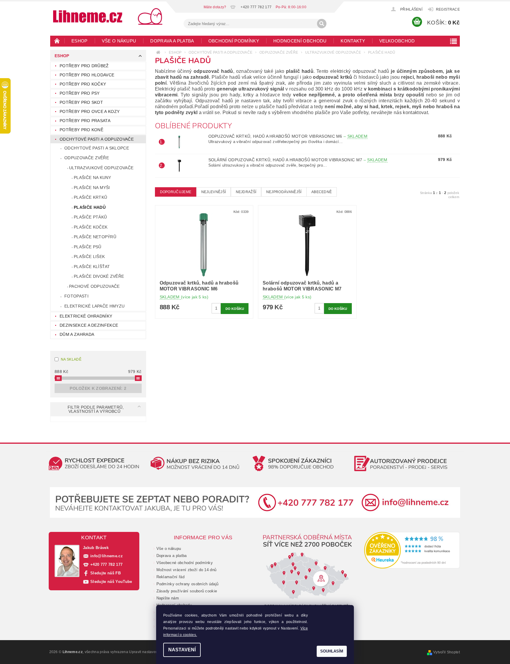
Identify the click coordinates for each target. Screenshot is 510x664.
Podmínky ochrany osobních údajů (187, 584)
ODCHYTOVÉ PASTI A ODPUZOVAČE (97, 139)
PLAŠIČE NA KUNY (92, 177)
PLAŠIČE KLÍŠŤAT (92, 266)
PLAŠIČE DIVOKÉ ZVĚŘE (99, 276)
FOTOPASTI (76, 296)
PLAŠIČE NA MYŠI (92, 187)
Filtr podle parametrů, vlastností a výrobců (96, 409)
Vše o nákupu (119, 40)
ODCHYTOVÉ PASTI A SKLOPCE (96, 148)
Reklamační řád (170, 577)
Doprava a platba (172, 40)
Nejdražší (246, 192)
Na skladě (71, 359)
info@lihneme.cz (106, 556)
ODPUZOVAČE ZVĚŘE (86, 157)
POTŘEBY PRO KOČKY (83, 84)
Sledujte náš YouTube (111, 581)
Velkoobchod (397, 40)
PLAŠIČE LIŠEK (89, 256)
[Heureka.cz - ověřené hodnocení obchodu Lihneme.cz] (412, 550)
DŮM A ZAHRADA (77, 334)
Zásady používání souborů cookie (186, 591)
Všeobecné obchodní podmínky (184, 563)
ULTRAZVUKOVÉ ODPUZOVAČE (101, 167)
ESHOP (79, 40)
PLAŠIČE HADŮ (90, 207)
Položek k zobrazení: (98, 388)
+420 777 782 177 (106, 564)
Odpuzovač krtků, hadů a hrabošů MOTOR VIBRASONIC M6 (288, 136)
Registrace (448, 9)
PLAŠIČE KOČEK (90, 227)
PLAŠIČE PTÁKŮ (90, 217)
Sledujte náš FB (105, 573)
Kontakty (353, 40)
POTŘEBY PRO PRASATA (85, 120)
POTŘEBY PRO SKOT (81, 102)
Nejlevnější (213, 192)
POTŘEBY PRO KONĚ (81, 129)
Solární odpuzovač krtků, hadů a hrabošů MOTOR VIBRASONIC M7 (298, 159)
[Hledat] (321, 23)
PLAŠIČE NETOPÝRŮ (95, 236)
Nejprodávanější (284, 192)
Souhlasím (331, 651)
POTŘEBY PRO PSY (80, 93)
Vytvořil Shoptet (446, 652)
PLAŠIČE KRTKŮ (90, 197)
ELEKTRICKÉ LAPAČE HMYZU (94, 306)
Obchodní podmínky (233, 40)
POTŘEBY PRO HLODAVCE (87, 75)
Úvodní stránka (57, 41)
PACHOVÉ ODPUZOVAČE (94, 286)
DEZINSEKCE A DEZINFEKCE (89, 325)
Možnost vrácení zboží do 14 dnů (186, 570)
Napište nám (167, 598)
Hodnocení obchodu (299, 40)
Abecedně (321, 192)
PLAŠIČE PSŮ (88, 246)
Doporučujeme (176, 192)
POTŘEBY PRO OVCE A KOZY (90, 111)
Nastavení (182, 649)
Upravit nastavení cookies (151, 652)
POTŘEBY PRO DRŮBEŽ (84, 65)
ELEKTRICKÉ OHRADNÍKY (86, 316)
